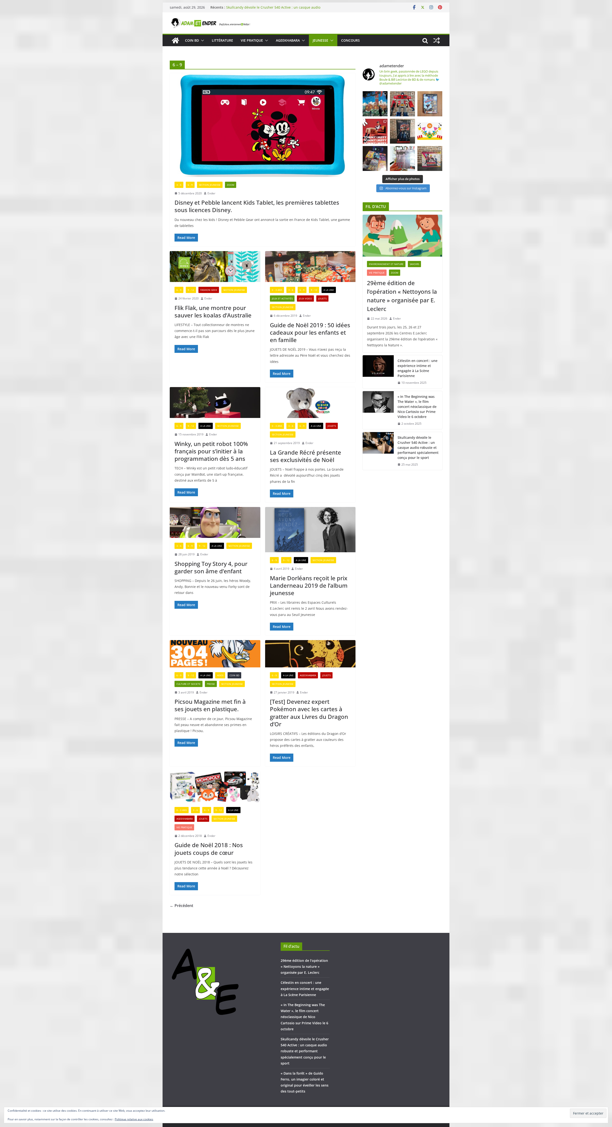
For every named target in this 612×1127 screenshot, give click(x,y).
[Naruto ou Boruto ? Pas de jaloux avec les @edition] (429, 158)
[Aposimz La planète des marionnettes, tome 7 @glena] (402, 158)
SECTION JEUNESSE (210, 184)
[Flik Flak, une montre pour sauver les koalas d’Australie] (215, 266)
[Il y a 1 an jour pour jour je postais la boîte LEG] (402, 103)
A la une (328, 290)
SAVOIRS (414, 264)
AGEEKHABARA (288, 40)
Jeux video (305, 298)
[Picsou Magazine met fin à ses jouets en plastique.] (215, 653)
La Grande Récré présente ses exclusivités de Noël (305, 456)
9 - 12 (191, 290)
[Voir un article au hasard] (436, 40)
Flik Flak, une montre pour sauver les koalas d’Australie (213, 311)
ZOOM (230, 184)
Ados (220, 675)
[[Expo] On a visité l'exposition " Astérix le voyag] (375, 103)
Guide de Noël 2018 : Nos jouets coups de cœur (209, 848)
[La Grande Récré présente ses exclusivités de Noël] (310, 402)
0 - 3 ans (277, 290)
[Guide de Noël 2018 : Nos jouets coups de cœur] (215, 786)
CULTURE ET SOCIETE (188, 684)
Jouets (322, 298)
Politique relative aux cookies (134, 1119)
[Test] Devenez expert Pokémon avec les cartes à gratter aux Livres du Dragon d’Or (309, 713)
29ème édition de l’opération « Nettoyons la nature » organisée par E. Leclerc (402, 296)
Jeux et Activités (282, 298)
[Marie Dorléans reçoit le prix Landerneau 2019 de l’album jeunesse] (310, 529)
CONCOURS (350, 40)
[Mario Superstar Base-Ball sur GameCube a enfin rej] (429, 103)
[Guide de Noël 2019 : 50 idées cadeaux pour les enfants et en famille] (310, 266)
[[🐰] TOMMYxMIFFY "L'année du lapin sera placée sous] (375, 131)
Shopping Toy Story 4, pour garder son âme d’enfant (211, 567)
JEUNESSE (320, 40)
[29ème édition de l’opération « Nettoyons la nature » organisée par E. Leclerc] (402, 236)
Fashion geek (208, 290)
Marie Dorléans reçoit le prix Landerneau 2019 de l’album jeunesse (309, 585)
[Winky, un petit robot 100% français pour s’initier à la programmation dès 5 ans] (215, 402)
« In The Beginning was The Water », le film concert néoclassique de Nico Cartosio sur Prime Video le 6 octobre (273, 9)
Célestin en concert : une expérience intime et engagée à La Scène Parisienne (417, 368)
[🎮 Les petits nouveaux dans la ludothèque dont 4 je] (375, 158)
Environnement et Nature (386, 264)
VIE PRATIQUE (252, 40)
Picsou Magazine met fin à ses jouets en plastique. (210, 705)
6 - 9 (190, 184)
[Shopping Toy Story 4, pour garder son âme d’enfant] (215, 522)
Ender (211, 193)
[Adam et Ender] (175, 40)
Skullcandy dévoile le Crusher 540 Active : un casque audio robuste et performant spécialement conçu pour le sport (418, 447)
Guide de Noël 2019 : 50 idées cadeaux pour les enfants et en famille (310, 332)
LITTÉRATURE (222, 40)
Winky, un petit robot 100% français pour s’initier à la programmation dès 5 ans (211, 451)
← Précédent (181, 905)
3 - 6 (178, 184)
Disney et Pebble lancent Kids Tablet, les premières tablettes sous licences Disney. (257, 206)
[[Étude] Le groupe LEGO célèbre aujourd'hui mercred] (429, 131)
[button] (201, 40)
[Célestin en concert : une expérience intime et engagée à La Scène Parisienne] (378, 371)
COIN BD (192, 40)
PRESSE (211, 684)
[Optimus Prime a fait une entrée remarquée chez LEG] (402, 131)
